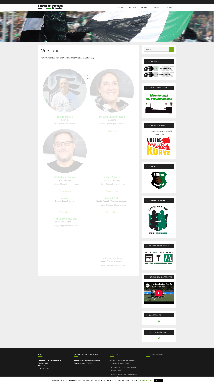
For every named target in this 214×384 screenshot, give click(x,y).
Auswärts (144, 7)
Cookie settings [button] (146, 380)
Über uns (132, 7)
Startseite (120, 7)
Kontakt (156, 7)
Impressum (169, 7)
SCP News (114, 355)
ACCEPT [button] (159, 380)
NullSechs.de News (155, 355)
